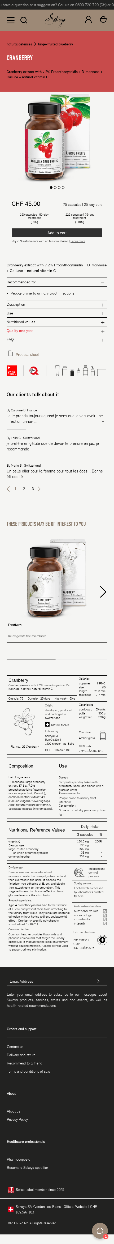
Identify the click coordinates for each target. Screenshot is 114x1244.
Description (16, 304)
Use (10, 313)
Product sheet (27, 354)
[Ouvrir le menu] (10, 20)
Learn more (78, 241)
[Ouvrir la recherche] (24, 20)
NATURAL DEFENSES (19, 44)
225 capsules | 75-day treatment (79, 218)
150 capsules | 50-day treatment (34, 218)
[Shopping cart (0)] (103, 20)
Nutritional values (21, 321)
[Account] (88, 20)
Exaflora (15, 625)
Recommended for (21, 282)
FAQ (10, 339)
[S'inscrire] (98, 981)
